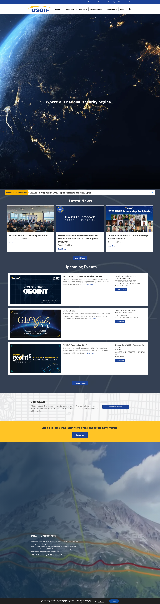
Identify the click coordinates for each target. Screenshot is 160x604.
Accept (114, 601)
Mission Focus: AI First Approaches (28, 235)
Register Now (121, 289)
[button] (130, 9)
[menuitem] (62, 9)
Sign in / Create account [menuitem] (121, 2)
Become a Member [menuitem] (104, 2)
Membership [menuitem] (69, 9)
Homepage (120, 321)
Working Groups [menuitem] (96, 9)
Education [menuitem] (111, 9)
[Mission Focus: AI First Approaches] (30, 219)
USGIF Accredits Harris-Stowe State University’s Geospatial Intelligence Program (78, 238)
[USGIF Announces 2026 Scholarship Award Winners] (129, 219)
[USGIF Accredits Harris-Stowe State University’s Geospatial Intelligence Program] (80, 219)
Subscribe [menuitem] (91, 2)
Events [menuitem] (82, 9)
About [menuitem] (57, 9)
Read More (13, 243)
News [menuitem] (122, 9)
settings (101, 602)
